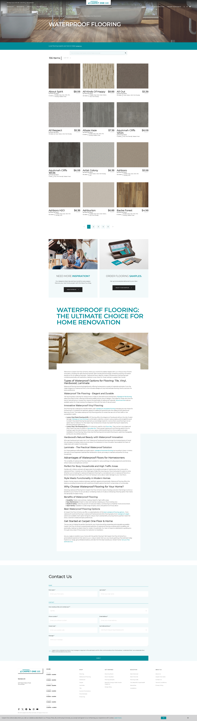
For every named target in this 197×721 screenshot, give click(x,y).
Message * (51, 635)
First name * (52, 590)
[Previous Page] (84, 227)
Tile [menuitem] (80, 688)
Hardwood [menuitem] (82, 679)
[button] (184, 6)
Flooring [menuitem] (81, 674)
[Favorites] (187, 6)
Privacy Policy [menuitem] (159, 685)
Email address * (103, 616)
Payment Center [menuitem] (41, 6)
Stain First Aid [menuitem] (134, 677)
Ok (163, 718)
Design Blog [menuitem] (108, 687)
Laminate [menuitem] (82, 685)
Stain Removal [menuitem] (134, 674)
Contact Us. (79, 46)
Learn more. (118, 718)
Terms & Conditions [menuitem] (161, 682)
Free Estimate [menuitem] (83, 694)
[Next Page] (113, 227)
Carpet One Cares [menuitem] (160, 677)
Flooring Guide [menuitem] (134, 679)
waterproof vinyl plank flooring (105, 408)
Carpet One (52, 16)
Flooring (60, 16)
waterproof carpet (123, 514)
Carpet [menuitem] (81, 682)
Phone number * (53, 616)
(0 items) (190, 6)
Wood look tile (120, 400)
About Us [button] (30, 6)
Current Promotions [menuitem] (85, 691)
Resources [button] (20, 6)
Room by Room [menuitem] (109, 674)
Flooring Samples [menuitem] (109, 679)
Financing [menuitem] (82, 696)
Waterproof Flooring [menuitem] (85, 677)
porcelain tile (92, 428)
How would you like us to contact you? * (59, 606)
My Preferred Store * (104, 626)
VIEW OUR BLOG (71, 289)
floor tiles (109, 426)
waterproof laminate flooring (104, 450)
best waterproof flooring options (114, 512)
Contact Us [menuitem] (159, 679)
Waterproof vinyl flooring (80, 419)
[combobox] (97, 53)
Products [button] (10, 6)
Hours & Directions (158, 6)
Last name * (102, 590)
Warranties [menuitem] (133, 685)
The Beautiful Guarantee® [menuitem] (137, 682)
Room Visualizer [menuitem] (109, 677)
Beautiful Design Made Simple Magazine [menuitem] (113, 683)
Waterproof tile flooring (124, 396)
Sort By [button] (66, 58)
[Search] (125, 53)
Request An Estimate (174, 6)
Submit (98, 658)
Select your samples (122, 287)
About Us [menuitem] (158, 674)
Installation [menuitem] (133, 688)
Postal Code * (52, 626)
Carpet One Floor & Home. (29, 712)
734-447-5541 (30, 2)
